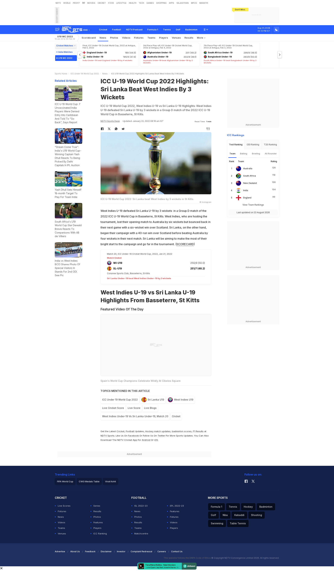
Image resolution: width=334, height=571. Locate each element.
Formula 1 (152, 29)
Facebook (133, 435)
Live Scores (64, 505)
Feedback (90, 551)
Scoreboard (89, 37)
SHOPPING (161, 3)
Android (146, 440)
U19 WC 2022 (65, 37)
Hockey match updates (157, 431)
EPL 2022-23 (177, 505)
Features (98, 522)
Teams (61, 528)
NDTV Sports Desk (110, 121)
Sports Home (61, 73)
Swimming (217, 523)
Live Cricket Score (113, 407)
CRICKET (102, 3)
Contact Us (176, 551)
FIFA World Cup (65, 481)
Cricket (103, 29)
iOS (156, 440)
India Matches (65, 52)
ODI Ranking (253, 144)
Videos (126, 37)
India (245, 190)
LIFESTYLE (121, 3)
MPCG (194, 3)
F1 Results (198, 431)
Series (96, 505)
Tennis (167, 29)
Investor (121, 551)
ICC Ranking (100, 533)
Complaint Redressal (141, 551)
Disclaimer (106, 551)
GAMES (150, 3)
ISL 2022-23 (141, 505)
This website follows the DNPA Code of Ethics (187, 558)
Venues (176, 37)
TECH (141, 3)
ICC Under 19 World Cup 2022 (85, 73)
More (200, 37)
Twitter (161, 435)
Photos (114, 37)
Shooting (256, 515)
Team (232, 153)
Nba (225, 515)
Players (97, 528)
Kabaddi (239, 515)
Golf (178, 29)
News (103, 37)
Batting (243, 153)
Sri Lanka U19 (156, 399)
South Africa (249, 175)
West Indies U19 (183, 399)
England (247, 197)
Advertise (60, 551)
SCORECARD (185, 244)
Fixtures (139, 37)
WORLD (66, 3)
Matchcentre (141, 533)
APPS (171, 3)
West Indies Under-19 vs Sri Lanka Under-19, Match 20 (135, 416)
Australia (247, 168)
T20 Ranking (270, 144)
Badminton (191, 29)
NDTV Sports (107, 435)
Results (189, 37)
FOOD (111, 3)
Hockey (248, 506)
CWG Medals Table (89, 481)
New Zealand (250, 183)
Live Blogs (150, 407)
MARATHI (203, 3)
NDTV (58, 3)
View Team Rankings (253, 204)
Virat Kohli (110, 481)
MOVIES (91, 3)
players (163, 37)
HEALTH (132, 3)
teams (152, 37)
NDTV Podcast (134, 29)
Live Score (134, 407)
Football (116, 29)
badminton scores (182, 431)
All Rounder (271, 153)
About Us (75, 551)
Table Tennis (238, 523)
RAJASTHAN (183, 3)
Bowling (256, 153)
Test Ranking (235, 144)
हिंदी (83, 3)
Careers (161, 551)
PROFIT (76, 3)
